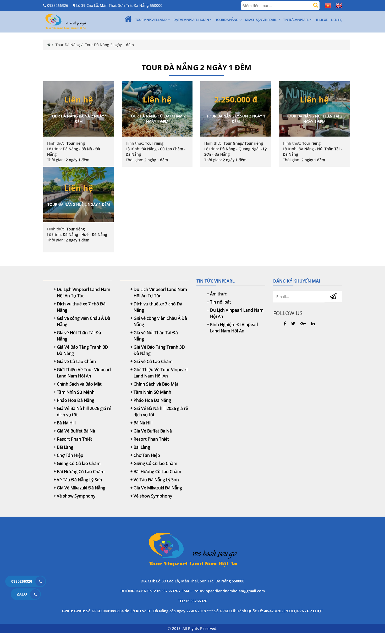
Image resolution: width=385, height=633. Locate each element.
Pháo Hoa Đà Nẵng (75, 400)
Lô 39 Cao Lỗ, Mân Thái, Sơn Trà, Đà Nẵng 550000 (118, 5)
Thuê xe (321, 19)
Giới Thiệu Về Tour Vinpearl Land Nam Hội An (84, 373)
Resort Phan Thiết (74, 439)
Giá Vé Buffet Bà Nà (76, 431)
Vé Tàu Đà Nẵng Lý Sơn (79, 480)
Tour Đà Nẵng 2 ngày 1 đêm (109, 44)
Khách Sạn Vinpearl (260, 19)
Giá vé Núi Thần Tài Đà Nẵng (79, 336)
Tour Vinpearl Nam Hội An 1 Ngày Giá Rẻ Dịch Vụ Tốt (192, 550)
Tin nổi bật (220, 302)
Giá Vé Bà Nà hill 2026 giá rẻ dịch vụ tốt (84, 411)
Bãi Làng (65, 447)
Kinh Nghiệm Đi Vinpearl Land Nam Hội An (234, 328)
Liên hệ (336, 19)
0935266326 (57, 5)
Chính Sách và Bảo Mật (79, 384)
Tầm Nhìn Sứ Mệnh (76, 392)
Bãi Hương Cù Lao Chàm (80, 471)
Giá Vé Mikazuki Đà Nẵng (81, 488)
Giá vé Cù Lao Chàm (76, 361)
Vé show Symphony (76, 496)
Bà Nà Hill (66, 423)
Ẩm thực (218, 294)
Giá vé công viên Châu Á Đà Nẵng (83, 321)
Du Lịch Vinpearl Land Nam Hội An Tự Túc (83, 292)
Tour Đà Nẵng (227, 19)
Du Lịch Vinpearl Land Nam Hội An (236, 313)
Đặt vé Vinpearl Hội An (191, 19)
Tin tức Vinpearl (296, 19)
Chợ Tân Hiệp (70, 455)
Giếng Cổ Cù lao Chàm (79, 463)
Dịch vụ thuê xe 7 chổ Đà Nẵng (81, 307)
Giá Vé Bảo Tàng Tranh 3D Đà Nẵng (82, 350)
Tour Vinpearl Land (151, 19)
